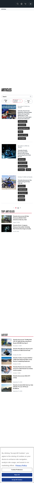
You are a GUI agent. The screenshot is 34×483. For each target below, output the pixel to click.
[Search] (18, 4)
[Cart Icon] (25, 4)
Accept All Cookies (17, 479)
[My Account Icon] (21, 4)
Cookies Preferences (17, 469)
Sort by (28, 101)
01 (16, 208)
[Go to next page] (20, 207)
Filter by (5, 101)
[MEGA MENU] (31, 4)
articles (3, 9)
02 (18, 208)
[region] (17, 465)
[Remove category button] (20, 101)
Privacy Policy (21, 465)
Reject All (17, 474)
